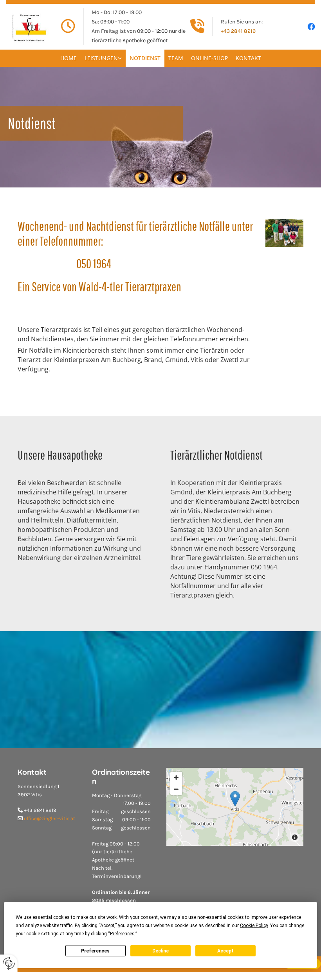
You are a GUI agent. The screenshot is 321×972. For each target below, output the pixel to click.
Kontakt (248, 58)
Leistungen (101, 58)
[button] (235, 799)
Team (175, 58)
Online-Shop (209, 58)
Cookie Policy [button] (254, 925)
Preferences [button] (122, 933)
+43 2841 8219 (238, 31)
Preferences (95, 951)
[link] (103, 58)
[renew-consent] (9, 963)
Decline (160, 951)
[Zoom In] (176, 777)
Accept (225, 951)
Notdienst (145, 58)
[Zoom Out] (176, 789)
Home (68, 58)
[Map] (234, 807)
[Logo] (29, 27)
